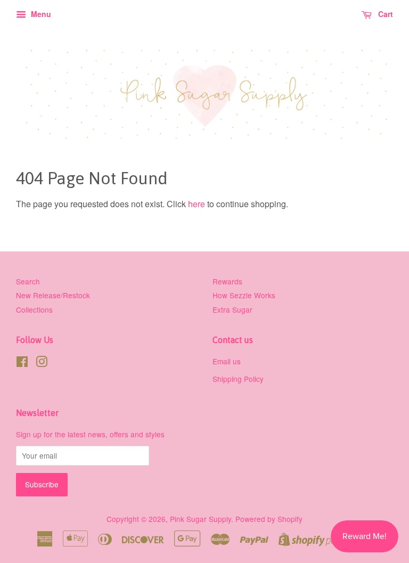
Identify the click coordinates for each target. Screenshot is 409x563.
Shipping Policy (238, 378)
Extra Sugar (232, 309)
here (196, 204)
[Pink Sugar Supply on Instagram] (41, 363)
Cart (384, 14)
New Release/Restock (53, 295)
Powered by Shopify (268, 518)
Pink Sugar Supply (200, 518)
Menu (40, 14)
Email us (226, 361)
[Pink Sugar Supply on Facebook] (22, 363)
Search (28, 281)
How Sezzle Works (243, 295)
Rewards (227, 281)
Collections (34, 309)
